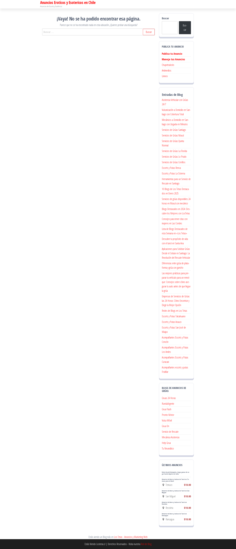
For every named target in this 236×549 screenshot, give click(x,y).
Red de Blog (146, 544)
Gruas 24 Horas (169, 398)
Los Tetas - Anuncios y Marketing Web (131, 537)
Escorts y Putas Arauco (172, 322)
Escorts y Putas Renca (171, 168)
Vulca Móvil (167, 420)
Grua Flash (166, 409)
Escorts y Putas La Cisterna (173, 173)
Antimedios (166, 70)
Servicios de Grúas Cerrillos (173, 162)
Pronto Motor (168, 415)
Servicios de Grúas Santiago (174, 130)
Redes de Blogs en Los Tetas (174, 311)
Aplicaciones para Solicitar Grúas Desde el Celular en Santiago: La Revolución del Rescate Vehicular (176, 253)
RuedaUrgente (168, 403)
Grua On (165, 426)
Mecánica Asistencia (170, 437)
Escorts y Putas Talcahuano (173, 316)
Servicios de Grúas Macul (173, 135)
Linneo (165, 76)
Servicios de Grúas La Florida (174, 151)
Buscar (165, 18)
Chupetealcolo (168, 65)
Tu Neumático (168, 448)
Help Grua (166, 443)
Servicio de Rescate (170, 431)
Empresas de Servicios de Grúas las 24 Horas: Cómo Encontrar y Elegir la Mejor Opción (176, 300)
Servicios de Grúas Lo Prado (174, 156)
